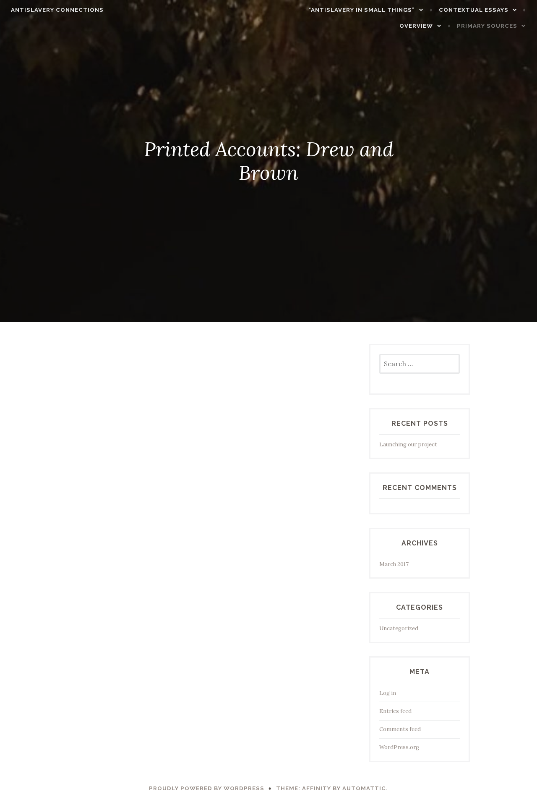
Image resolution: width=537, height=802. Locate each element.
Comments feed (400, 729)
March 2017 (394, 564)
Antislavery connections (57, 10)
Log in (387, 693)
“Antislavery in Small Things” (361, 10)
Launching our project (408, 444)
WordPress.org (399, 747)
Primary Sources (487, 26)
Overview (416, 26)
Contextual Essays (473, 10)
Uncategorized (398, 628)
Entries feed (395, 711)
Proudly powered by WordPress (206, 788)
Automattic (364, 788)
